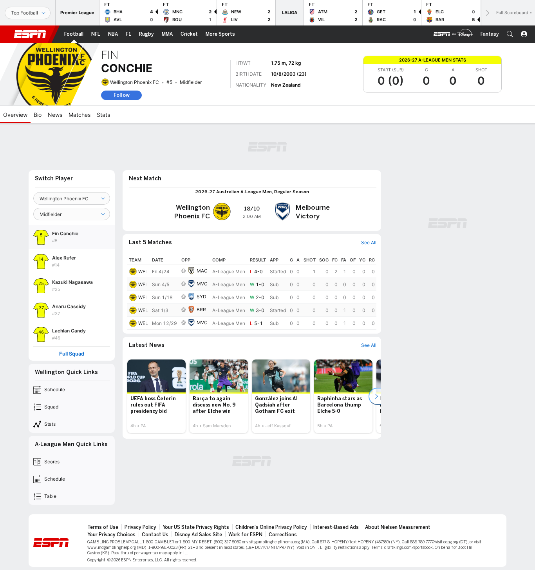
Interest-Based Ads (336, 527)
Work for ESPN (245, 534)
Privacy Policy (140, 527)
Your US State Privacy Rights (196, 527)
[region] (251, 292)
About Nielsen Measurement (397, 527)
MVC (202, 284)
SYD (201, 297)
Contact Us (155, 534)
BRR (201, 309)
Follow (122, 95)
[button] (510, 34)
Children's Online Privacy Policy (271, 527)
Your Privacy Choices (111, 534)
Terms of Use (102, 527)
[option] (156, 396)
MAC (202, 271)
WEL (143, 271)
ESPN (30, 34)
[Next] (487, 12)
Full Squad (71, 354)
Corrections (283, 534)
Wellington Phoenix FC (134, 82)
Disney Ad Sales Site (198, 534)
